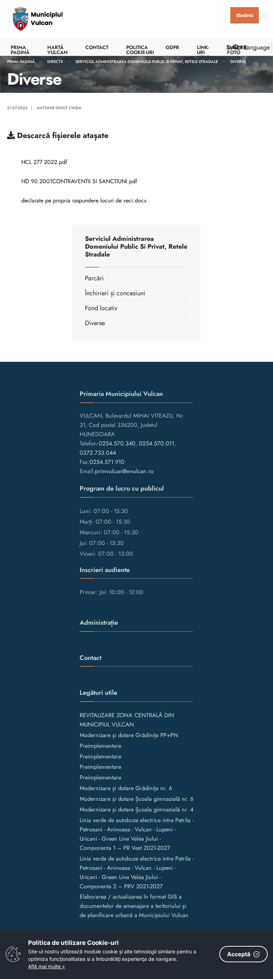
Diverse (238, 61)
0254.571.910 (107, 462)
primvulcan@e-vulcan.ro (124, 471)
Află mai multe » (46, 966)
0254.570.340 (117, 443)
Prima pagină (21, 61)
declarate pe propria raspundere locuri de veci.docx (83, 200)
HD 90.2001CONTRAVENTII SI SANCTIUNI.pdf (79, 181)
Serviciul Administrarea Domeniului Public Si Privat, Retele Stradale (146, 61)
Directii (55, 61)
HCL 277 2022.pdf (44, 162)
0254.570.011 (156, 443)
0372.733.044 (98, 453)
